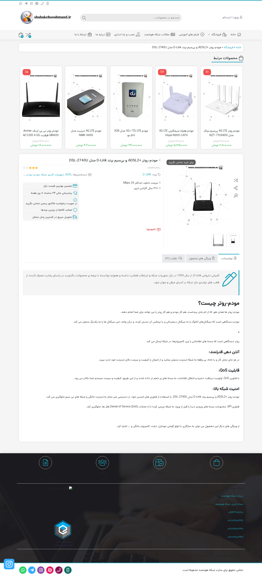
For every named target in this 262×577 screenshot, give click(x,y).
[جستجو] (84, 17)
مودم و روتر (26, 175)
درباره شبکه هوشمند (232, 496)
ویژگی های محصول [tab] (200, 259)
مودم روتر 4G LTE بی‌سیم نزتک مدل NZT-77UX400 (222, 133)
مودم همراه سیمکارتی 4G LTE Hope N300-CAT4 (176, 133)
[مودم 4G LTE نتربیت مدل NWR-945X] (86, 97)
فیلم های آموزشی (189, 34)
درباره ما (100, 34)
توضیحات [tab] (227, 259)
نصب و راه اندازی (124, 34)
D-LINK (147, 175)
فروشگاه (216, 34)
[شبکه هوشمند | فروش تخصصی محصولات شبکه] (45, 17)
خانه (233, 34)
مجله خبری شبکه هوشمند (229, 504)
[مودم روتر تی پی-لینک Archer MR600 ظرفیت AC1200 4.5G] (41, 97)
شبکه (44, 175)
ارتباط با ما (80, 34)
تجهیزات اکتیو (56, 175)
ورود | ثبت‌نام (231, 17)
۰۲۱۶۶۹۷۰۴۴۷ (235, 529)
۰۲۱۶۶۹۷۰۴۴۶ (235, 521)
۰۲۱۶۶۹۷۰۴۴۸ (235, 537)
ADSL (68, 175)
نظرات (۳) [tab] (171, 259)
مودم (37, 175)
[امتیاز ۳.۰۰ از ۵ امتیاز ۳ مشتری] (30, 168)
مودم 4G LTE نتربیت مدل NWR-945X (86, 133)
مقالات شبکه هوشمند (157, 34)
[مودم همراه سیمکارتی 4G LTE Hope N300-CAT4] (176, 97)
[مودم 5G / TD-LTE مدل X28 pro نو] (131, 97)
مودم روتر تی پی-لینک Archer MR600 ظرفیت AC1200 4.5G (41, 133)
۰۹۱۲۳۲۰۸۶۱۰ (235, 512)
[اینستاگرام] (9, 564)
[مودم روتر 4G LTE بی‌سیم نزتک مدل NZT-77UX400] (222, 97)
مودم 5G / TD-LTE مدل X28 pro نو (131, 133)
